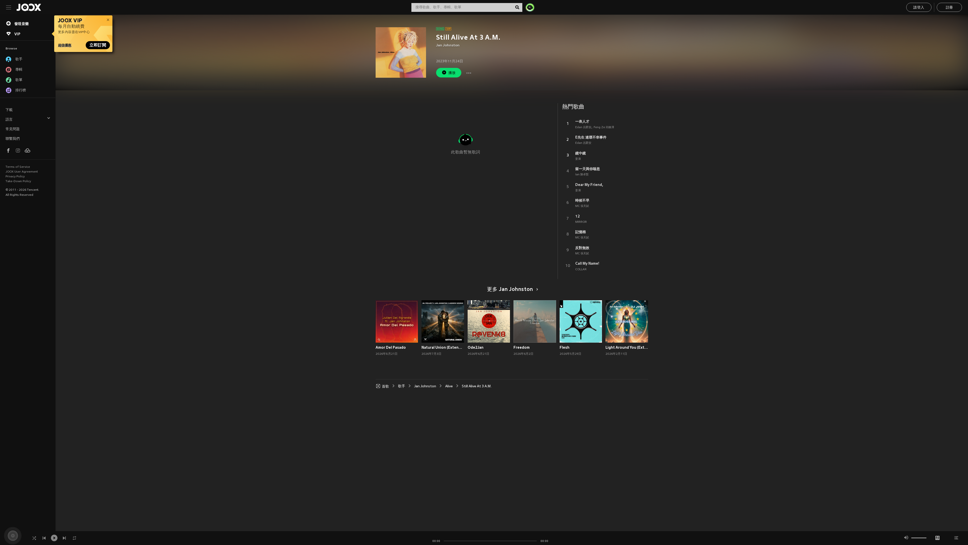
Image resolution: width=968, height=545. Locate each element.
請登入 (918, 8)
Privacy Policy (15, 176)
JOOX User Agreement (22, 172)
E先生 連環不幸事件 (591, 137)
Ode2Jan (475, 347)
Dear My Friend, (589, 185)
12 (577, 216)
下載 (9, 110)
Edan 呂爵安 (583, 127)
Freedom (521, 347)
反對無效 (582, 248)
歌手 (401, 386)
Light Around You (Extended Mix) (627, 347)
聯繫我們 (13, 139)
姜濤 (578, 158)
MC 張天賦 (582, 206)
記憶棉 (580, 232)
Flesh (564, 347)
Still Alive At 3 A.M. (477, 386)
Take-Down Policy (18, 181)
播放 (452, 73)
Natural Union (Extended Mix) (442, 347)
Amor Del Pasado (391, 347)
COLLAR (581, 269)
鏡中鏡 (580, 153)
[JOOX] (28, 7)
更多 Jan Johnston (510, 289)
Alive (449, 386)
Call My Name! (587, 263)
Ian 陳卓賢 (582, 174)
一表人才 (582, 121)
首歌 (385, 386)
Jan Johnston (448, 45)
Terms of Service (18, 167)
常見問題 (13, 129)
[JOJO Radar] (530, 7)
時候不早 (582, 200)
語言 (9, 120)
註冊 (949, 8)
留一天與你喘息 (587, 169)
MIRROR (581, 222)
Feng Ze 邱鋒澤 (604, 127)
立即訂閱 (97, 45)
